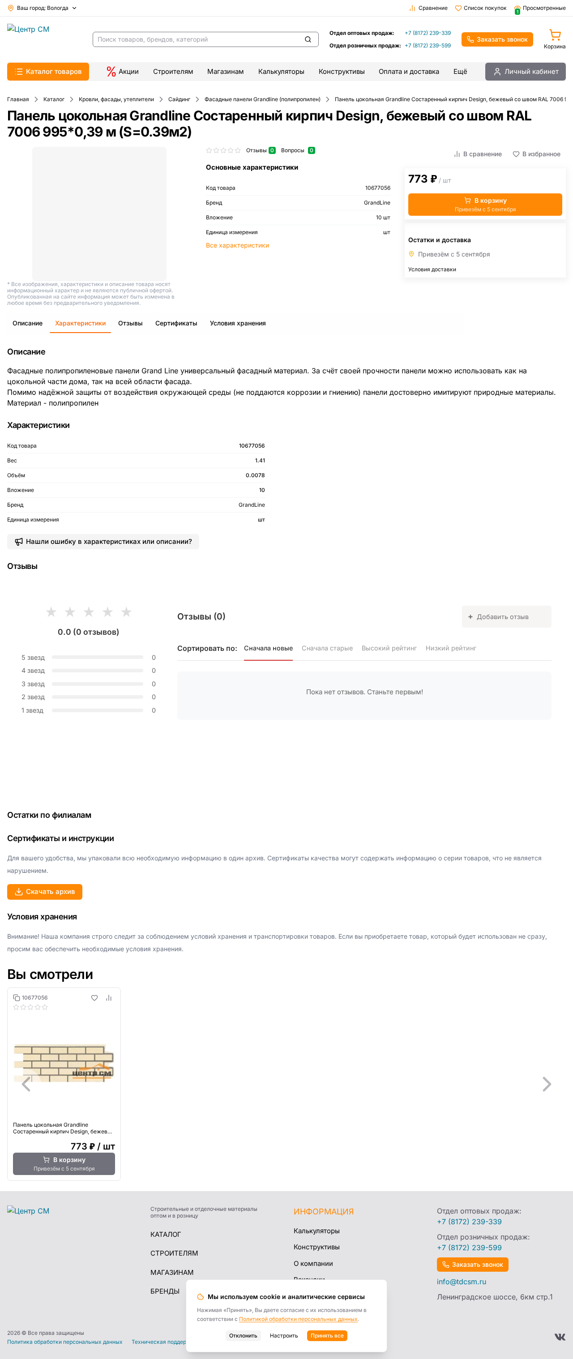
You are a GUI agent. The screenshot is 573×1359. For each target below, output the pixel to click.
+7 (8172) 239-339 (428, 33)
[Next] (547, 1084)
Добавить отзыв (498, 616)
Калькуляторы (281, 71)
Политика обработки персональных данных (65, 1342)
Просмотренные (541, 8)
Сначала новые (268, 648)
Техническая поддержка (164, 1342)
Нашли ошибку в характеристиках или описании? (109, 541)
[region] (286, 1084)
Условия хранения (238, 323)
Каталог (165, 1234)
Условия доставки (432, 269)
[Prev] (26, 1084)
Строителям (173, 71)
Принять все (327, 1335)
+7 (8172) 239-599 (428, 45)
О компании (313, 1263)
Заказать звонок (502, 39)
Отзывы (130, 323)
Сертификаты (176, 323)
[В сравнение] (109, 997)
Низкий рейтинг (451, 648)
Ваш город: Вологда (42, 7)
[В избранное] (94, 997)
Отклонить (243, 1335)
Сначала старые (327, 648)
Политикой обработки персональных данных (298, 1319)
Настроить (284, 1335)
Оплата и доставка (409, 71)
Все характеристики (237, 245)
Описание (28, 323)
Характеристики (80, 323)
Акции (129, 71)
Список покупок (485, 7)
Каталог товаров (54, 71)
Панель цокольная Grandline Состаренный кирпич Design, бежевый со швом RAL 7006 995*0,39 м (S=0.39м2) (64, 1128)
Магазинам (225, 71)
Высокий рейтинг (389, 648)
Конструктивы (342, 71)
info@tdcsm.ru (461, 1281)
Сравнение (433, 7)
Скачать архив (50, 891)
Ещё (460, 71)
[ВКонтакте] (560, 1337)
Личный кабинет (532, 71)
